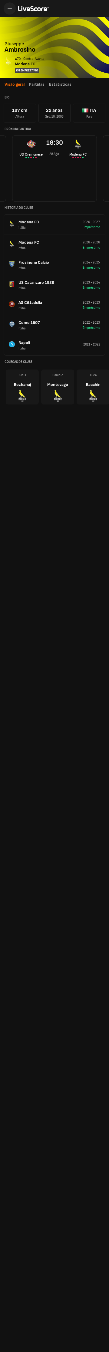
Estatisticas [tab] (60, 84)
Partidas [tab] (37, 84)
